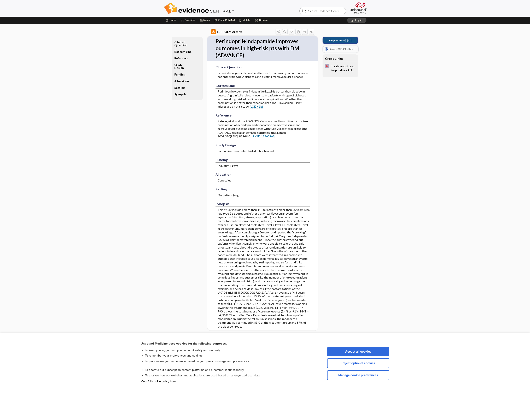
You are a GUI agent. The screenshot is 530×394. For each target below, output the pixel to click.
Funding (179, 74)
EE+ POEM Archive (229, 32)
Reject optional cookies (358, 363)
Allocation (181, 81)
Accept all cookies (358, 351)
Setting (179, 87)
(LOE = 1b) (256, 106)
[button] (262, 20)
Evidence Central (215, 8)
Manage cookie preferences (358, 375)
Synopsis (180, 94)
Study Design (179, 66)
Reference (181, 58)
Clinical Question (180, 43)
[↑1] (340, 40)
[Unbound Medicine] (358, 7)
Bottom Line (183, 51)
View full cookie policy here (158, 381)
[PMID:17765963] (263, 136)
